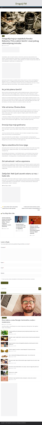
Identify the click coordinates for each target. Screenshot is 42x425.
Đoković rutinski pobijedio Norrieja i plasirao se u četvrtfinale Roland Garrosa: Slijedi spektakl (35, 229)
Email (2, 267)
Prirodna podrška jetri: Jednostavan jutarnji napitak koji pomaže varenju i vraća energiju (23, 332)
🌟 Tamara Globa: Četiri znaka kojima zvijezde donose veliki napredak (10, 207)
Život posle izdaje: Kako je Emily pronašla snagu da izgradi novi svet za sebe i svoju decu (24, 361)
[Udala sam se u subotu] (4, 373)
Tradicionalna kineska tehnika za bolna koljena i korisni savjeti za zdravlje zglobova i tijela (31, 208)
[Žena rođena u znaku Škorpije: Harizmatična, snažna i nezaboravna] (21, 305)
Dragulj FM (21, 3)
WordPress (24, 422)
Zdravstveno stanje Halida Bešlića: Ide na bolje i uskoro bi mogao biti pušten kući (24, 366)
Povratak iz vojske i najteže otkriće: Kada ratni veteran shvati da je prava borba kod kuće (24, 338)
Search (39, 288)
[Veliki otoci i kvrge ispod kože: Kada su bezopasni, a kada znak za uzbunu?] (4, 378)
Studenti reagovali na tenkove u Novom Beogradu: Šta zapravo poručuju (22, 349)
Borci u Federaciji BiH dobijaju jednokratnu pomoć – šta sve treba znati (22, 355)
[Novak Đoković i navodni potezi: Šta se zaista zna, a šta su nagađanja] (21, 216)
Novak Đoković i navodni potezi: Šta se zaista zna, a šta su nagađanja (21, 226)
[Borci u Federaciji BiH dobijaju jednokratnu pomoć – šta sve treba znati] (4, 355)
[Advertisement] (10, 49)
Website (2, 273)
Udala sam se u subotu (13, 372)
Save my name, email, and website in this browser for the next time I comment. (18, 279)
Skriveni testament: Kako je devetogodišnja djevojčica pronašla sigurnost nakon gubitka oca (23, 344)
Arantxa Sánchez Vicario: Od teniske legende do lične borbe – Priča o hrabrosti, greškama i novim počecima (6, 222)
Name (2, 262)
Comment (3, 247)
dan (10, 324)
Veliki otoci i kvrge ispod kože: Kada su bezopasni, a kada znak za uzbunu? (22, 378)
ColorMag (18, 422)
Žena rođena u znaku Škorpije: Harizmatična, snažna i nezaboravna (18, 321)
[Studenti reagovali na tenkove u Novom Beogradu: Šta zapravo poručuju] (4, 350)
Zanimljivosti (4, 317)
